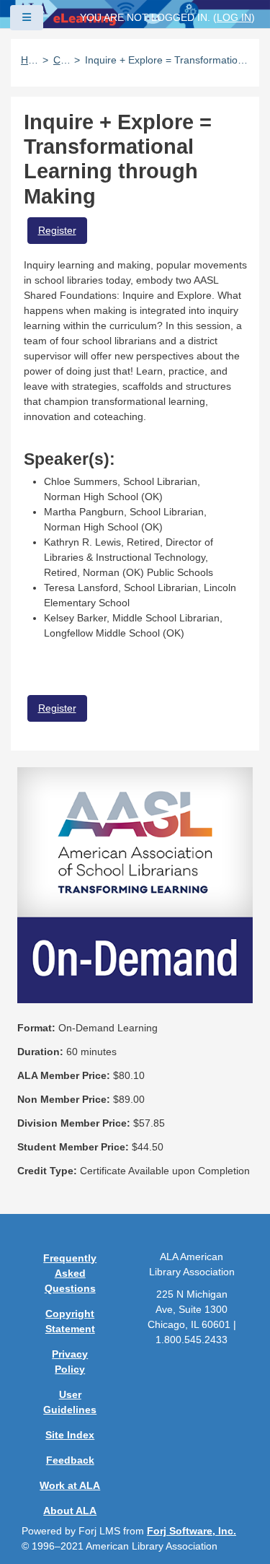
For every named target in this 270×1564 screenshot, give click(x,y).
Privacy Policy (70, 1361)
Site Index (69, 1435)
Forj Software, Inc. (191, 1531)
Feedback (70, 1460)
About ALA (69, 1510)
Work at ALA (70, 1485)
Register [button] (57, 230)
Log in (234, 17)
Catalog (61, 60)
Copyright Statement (70, 1321)
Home (29, 60)
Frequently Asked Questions (69, 1273)
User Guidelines (69, 1402)
